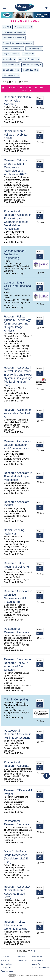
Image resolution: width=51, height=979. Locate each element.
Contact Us (22, 960)
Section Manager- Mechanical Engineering (15, 254)
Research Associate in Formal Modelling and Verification (18, 476)
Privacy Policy (37, 960)
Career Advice (6, 964)
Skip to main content (10, 2)
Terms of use (37, 957)
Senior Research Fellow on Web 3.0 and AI (15, 134)
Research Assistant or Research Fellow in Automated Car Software (18, 665)
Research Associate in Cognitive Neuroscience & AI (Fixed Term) (18, 596)
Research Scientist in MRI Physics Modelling (17, 100)
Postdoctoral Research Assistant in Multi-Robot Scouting (17, 734)
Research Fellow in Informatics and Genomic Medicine (16, 925)
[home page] (24, 11)
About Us (21, 957)
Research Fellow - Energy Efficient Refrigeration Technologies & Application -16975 (15, 167)
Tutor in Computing (16, 699)
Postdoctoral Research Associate (16, 630)
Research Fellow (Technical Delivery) (16, 565)
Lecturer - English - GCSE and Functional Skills (18, 286)
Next (33, 951)
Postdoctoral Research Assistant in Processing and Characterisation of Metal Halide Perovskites (17, 220)
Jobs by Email (6, 967)
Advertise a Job (7, 971)
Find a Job (5, 957)
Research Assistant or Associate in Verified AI (18, 413)
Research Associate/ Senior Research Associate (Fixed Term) (17, 892)
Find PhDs (5, 960)
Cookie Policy (37, 964)
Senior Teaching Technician (14, 531)
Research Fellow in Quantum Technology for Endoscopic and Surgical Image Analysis (17, 323)
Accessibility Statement (41, 967)
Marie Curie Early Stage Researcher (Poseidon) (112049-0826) (16, 857)
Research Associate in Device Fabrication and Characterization (18, 445)
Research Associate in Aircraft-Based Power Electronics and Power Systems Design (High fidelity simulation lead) (18, 376)
